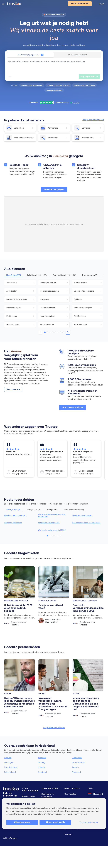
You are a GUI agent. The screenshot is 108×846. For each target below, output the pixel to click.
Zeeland (75, 767)
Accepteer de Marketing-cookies (40, 224)
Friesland (42, 757)
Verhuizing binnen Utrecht (58, 85)
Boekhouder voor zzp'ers (84, 85)
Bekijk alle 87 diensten (93, 119)
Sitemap (68, 834)
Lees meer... (29, 618)
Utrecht (41, 767)
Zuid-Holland (10, 772)
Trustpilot (23, 473)
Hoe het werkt (28, 796)
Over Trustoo (70, 794)
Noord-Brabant (78, 762)
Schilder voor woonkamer (32, 85)
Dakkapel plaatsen (54, 90)
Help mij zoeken (89, 76)
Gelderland (77, 757)
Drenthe (7, 757)
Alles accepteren (22, 822)
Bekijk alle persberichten (54, 727)
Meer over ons (13, 389)
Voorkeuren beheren (88, 822)
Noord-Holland (10, 767)
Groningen (8, 762)
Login (101, 4)
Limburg (41, 762)
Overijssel (42, 772)
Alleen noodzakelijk (55, 822)
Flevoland (76, 772)
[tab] (30, 54)
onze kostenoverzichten (20, 504)
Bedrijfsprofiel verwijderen (47, 795)
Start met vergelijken (54, 189)
